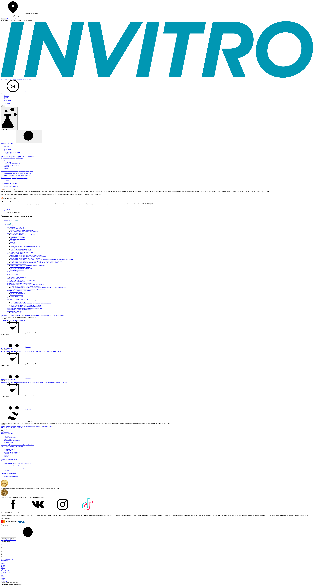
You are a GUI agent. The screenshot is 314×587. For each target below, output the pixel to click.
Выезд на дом (8, 150)
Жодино (3, 566)
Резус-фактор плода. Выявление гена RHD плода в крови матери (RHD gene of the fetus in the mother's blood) (31, 351)
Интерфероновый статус (17, 270)
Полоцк (3, 578)
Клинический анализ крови (18, 228)
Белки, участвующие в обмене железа (20, 250)
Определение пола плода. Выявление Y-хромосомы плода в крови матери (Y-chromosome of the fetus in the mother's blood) (34, 382)
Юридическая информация (12, 183)
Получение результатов (20, 315)
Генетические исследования (15, 311)
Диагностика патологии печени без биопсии (19, 283)
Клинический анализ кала (17, 275)
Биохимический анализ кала (18, 277)
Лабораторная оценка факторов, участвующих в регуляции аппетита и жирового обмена (35, 262)
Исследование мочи (12, 271)
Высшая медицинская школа (9, 171)
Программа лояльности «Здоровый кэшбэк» (21, 156)
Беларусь (3, 540)
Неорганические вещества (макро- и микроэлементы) (25, 246)
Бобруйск (10, 559)
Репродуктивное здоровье (17, 302)
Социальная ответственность (12, 163)
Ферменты (13, 243)
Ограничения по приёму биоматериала (38, 315)
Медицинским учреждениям (25, 171)
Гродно (3, 565)
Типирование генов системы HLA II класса (13, 320)
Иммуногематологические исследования (21, 230)
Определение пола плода (8, 379)
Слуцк (2, 579)
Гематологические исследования (16, 227)
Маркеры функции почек (17, 239)
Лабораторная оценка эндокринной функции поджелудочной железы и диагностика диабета (36, 261)
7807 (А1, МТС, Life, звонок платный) (11, 79)
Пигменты (13, 240)
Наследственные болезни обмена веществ (19, 309)
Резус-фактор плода (15, 312)
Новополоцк (4, 573)
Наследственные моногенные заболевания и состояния (25, 305)
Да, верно (3, 18)
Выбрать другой (11, 18)
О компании (7, 103)
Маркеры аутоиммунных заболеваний (21, 268)
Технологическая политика (11, 165)
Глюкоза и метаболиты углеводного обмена (22, 234)
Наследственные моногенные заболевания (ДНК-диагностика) (24, 308)
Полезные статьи (8, 153)
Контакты (6, 168)
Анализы (6, 96)
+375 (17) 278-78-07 (27, 79)
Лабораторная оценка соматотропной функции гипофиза (26, 255)
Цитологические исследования (16, 281)
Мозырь (3, 572)
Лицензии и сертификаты (11, 186)
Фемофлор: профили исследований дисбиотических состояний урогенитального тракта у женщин (38, 287)
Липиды (12, 242)
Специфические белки (16, 247)
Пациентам (4, 426)
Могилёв (6, 571)
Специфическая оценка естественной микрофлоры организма (27, 289)
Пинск (2, 576)
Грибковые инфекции (16, 295)
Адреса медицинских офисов (12, 152)
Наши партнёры (11, 426)
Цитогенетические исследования (16, 298)
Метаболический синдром (17, 237)
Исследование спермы (13, 278)
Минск (2, 571)
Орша (2, 575)
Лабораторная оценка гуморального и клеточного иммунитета (27, 265)
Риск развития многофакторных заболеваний (23, 300)
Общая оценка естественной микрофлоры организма (25, 286)
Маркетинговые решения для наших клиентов (17, 175)
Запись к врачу (8, 100)
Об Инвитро (19, 158)
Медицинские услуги (10, 101)
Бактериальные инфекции (17, 293)
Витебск (3, 562)
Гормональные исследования (15, 253)
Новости (6, 180)
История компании (9, 160)
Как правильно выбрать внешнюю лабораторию (17, 173)
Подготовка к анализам (7, 315)
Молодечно (8, 572)
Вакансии (6, 166)
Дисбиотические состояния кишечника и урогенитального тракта (25, 284)
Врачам (3, 183)
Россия (8, 540)
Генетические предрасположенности (17, 299)
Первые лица (7, 162)
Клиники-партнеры (22, 178)
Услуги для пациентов (7, 143)
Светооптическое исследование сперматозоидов (23, 280)
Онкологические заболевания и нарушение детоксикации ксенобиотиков (31, 303)
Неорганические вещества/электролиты (21, 252)
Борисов (3, 560)
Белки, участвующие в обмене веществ (21, 249)
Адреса (6, 97)
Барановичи (4, 559)
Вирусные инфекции (16, 292)
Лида (2, 569)
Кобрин (3, 568)
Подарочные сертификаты (8, 158)
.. (1, 106)
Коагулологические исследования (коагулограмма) (24, 231)
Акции (6, 99)
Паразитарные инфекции (17, 296)
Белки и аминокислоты (16, 236)
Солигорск (4, 581)
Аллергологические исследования (20, 267)
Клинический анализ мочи (17, 273)
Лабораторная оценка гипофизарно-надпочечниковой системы (28, 256)
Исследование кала (12, 274)
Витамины (13, 245)
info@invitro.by (5, 432)
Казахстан (13, 540)
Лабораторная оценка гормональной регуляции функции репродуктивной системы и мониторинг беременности (42, 259)
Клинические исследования (8, 178)
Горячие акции (5, 156)
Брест (6, 560)
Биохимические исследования (15, 233)
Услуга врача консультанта (57, 315)
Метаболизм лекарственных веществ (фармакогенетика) (26, 306)
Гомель (3, 563)
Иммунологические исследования (16, 264)
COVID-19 (10, 225)
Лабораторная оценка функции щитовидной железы (25, 258)
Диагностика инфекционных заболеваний (19, 290)
